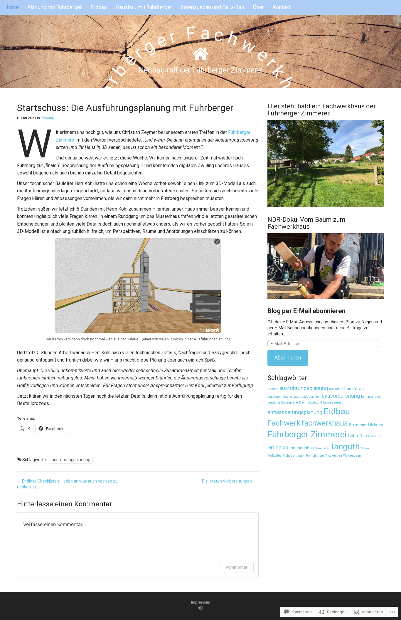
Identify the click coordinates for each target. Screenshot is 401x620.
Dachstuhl (315, 402)
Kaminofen (323, 448)
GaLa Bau (375, 436)
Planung (47, 118)
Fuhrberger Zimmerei (307, 434)
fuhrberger (375, 424)
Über (258, 7)
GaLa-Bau (357, 435)
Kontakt (282, 7)
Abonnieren (287, 357)
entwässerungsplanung (294, 412)
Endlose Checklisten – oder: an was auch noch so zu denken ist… (67, 484)
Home (11, 7)
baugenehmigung (279, 397)
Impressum (200, 602)
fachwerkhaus (324, 423)
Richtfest (289, 456)
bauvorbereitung (341, 396)
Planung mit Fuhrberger (55, 7)
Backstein (336, 389)
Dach (302, 402)
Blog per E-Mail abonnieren (306, 311)
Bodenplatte (289, 402)
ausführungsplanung (71, 459)
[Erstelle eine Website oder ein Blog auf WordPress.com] (200, 608)
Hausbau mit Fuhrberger (144, 7)
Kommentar (236, 566)
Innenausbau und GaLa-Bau (212, 7)
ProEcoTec (274, 456)
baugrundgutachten (307, 397)
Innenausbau (301, 448)
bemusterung (370, 397)
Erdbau (99, 7)
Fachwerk (283, 423)
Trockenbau (333, 456)
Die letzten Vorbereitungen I (230, 481)
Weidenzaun (352, 456)
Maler (365, 448)
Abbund (272, 389)
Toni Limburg (315, 456)
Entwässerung (333, 402)
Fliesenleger (358, 424)
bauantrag (354, 388)
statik (300, 456)
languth (346, 446)
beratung (273, 402)
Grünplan (277, 447)
